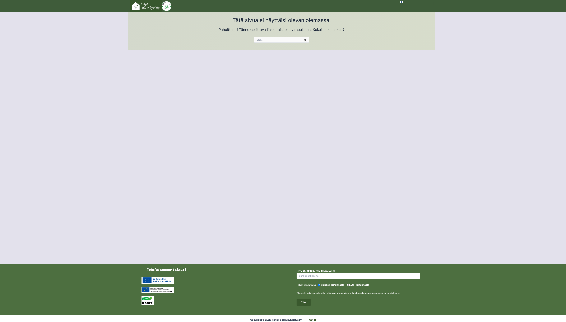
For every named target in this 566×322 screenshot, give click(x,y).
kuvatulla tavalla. (391, 293)
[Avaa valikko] (431, 3)
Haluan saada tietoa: (307, 285)
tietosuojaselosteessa (372, 293)
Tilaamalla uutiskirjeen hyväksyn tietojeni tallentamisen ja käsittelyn (329, 293)
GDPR (312, 319)
